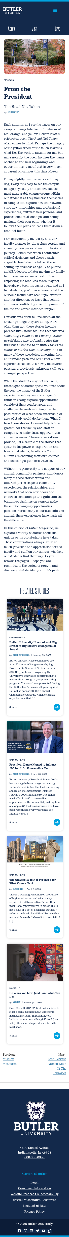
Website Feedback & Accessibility (34, 1194)
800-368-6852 (34, 1157)
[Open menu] (55, 10)
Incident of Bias (34, 1206)
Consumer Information (34, 1188)
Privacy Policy (34, 1212)
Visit (34, 28)
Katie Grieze (16, 1002)
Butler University (13, 112)
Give (57, 28)
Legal (34, 1182)
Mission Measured (10, 1059)
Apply (11, 28)
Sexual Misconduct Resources (34, 1200)
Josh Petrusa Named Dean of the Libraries (57, 1064)
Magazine (9, 79)
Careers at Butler (34, 1174)
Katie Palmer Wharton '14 (21, 655)
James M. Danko (18, 889)
